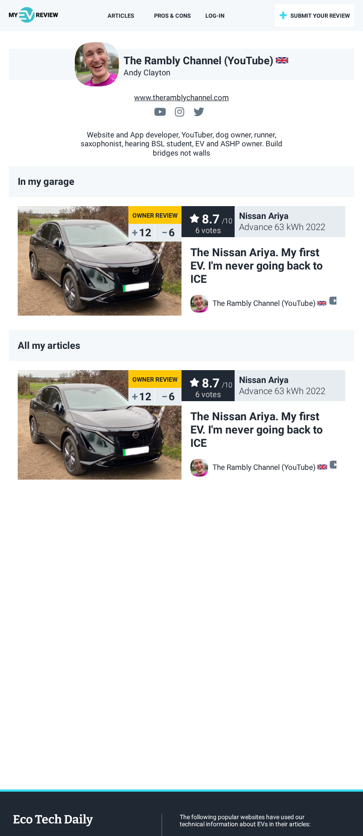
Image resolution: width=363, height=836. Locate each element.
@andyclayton (198, 110)
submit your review (320, 15)
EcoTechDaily (53, 821)
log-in (214, 15)
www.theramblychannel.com (181, 97)
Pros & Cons (172, 15)
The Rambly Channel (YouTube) (264, 303)
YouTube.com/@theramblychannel (159, 110)
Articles (121, 15)
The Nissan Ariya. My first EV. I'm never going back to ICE (256, 265)
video (333, 300)
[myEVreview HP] (35, 15)
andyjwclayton (179, 110)
